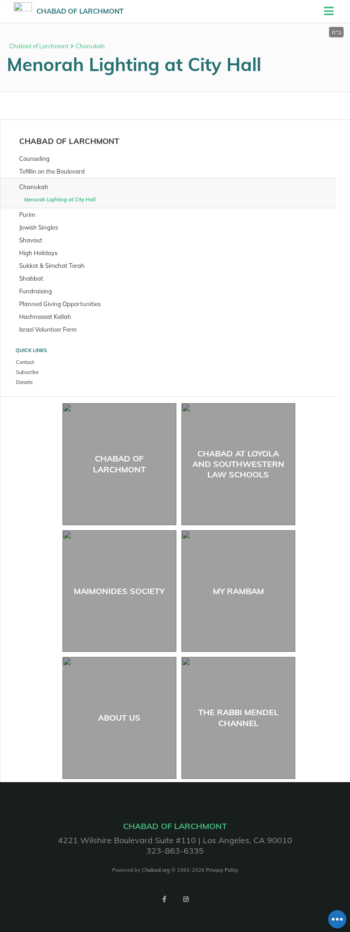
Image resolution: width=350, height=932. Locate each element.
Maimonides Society (119, 591)
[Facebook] (164, 899)
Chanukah (90, 46)
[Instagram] (186, 899)
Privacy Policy (222, 870)
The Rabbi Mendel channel (238, 717)
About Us (119, 717)
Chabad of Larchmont (80, 11)
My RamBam (238, 591)
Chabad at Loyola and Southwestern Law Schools (238, 464)
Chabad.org (156, 870)
